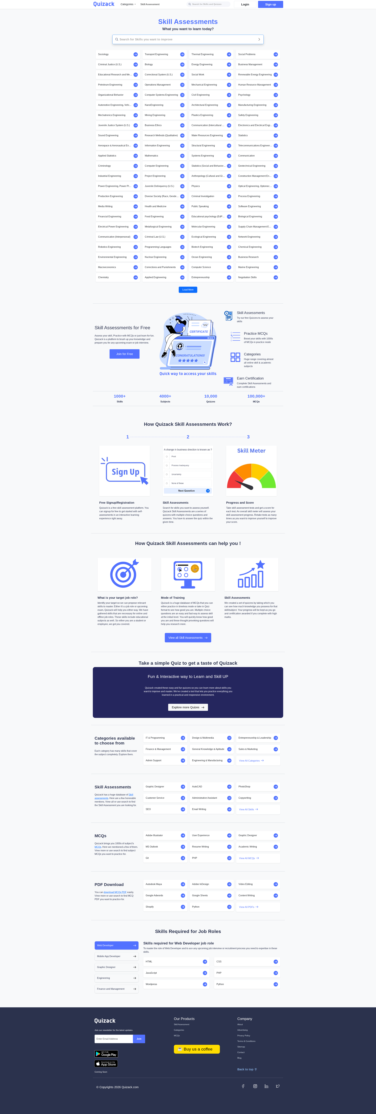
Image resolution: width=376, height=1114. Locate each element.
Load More (188, 289)
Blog (239, 1058)
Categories (179, 1030)
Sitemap (241, 1047)
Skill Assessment (181, 1024)
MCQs (98, 847)
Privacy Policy (243, 1035)
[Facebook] (244, 1086)
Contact (241, 1052)
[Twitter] (278, 1086)
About (240, 1024)
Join (139, 1039)
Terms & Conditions (246, 1041)
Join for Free (124, 354)
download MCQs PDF (115, 892)
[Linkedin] (266, 1086)
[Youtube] (255, 1086)
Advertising (242, 1030)
